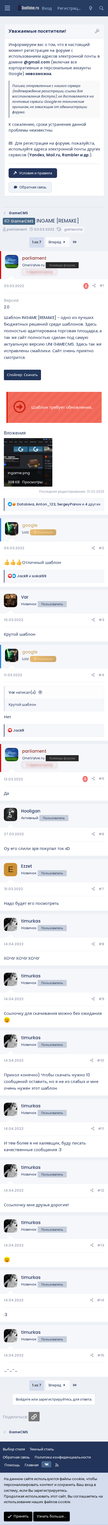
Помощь (12, 1465)
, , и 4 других (59, 504)
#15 (100, 1355)
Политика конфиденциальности (63, 1457)
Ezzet (26, 866)
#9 (101, 999)
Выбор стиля (14, 1449)
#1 (101, 285)
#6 (101, 834)
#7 (101, 889)
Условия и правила (35, 173)
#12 (100, 1190)
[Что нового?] (90, 8)
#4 (101, 675)
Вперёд (55, 242)
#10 (100, 1060)
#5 (101, 778)
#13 (100, 1245)
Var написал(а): (23, 692)
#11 (101, 1128)
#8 (101, 944)
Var (25, 597)
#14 (100, 1300)
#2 (101, 548)
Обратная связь (33, 187)
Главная (31, 1465)
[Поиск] (101, 8)
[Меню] (7, 8)
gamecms (73, 229)
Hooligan (30, 811)
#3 (101, 619)
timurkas (31, 921)
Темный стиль (42, 1449)
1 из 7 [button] (36, 242)
